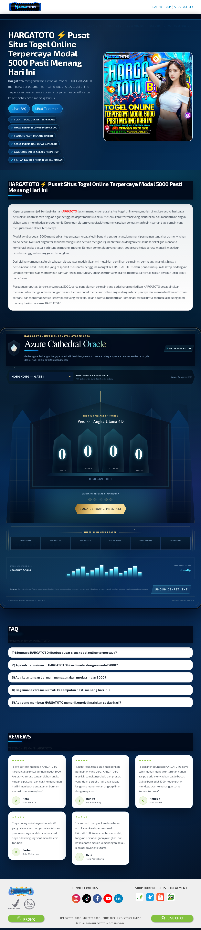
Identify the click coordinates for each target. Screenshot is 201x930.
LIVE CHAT (174, 918)
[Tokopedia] (171, 897)
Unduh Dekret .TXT (171, 589)
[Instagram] (76, 899)
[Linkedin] (118, 898)
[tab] (100, 652)
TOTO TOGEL (94, 917)
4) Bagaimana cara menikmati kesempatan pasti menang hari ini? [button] (61, 690)
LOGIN (168, 6)
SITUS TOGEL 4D (183, 6)
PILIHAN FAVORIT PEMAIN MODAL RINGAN (38, 159)
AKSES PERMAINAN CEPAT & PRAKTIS (36, 143)
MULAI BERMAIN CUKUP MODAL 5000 (35, 127)
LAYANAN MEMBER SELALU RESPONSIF (36, 151)
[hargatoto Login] (139, 897)
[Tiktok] (86, 900)
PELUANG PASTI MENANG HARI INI (34, 135)
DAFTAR (157, 6)
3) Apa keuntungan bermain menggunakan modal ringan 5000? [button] (59, 677)
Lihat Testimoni (47, 108)
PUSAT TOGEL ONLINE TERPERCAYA (34, 119)
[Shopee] (160, 897)
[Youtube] (108, 899)
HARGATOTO (68, 211)
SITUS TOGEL (110, 917)
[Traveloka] (150, 897)
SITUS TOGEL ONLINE (130, 917)
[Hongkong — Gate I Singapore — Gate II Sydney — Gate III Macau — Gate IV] (41, 376)
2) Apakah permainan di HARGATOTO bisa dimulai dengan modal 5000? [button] (65, 665)
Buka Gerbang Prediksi (100, 508)
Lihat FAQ (19, 108)
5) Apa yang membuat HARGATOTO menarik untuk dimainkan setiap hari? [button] (66, 702)
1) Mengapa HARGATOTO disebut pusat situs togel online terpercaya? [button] (64, 652)
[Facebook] (97, 899)
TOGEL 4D (80, 917)
